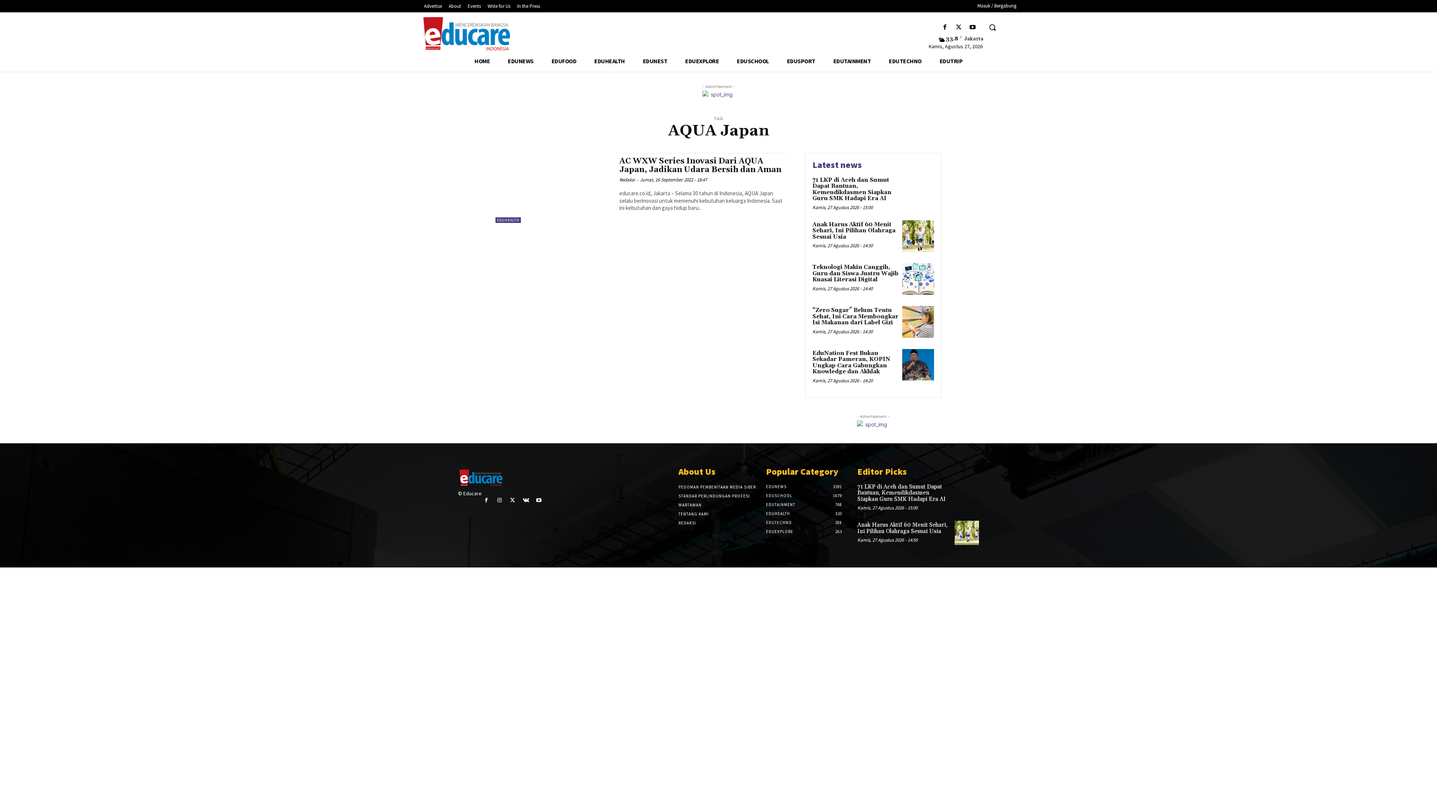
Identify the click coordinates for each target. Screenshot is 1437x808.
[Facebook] (945, 27)
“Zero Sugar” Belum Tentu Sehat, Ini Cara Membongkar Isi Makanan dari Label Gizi (855, 316)
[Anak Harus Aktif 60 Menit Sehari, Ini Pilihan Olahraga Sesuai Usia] (918, 236)
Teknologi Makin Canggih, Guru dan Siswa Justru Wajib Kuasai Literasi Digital (855, 273)
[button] (992, 27)
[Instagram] (499, 500)
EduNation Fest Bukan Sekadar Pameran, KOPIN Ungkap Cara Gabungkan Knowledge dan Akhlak (851, 363)
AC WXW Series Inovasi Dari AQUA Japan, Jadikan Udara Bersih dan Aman (700, 165)
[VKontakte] (526, 500)
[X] (959, 27)
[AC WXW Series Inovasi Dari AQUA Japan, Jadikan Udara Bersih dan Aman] (553, 188)
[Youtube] (973, 27)
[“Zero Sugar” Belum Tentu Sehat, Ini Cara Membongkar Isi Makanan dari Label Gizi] (918, 322)
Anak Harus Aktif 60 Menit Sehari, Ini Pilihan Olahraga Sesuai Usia (854, 231)
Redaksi (627, 180)
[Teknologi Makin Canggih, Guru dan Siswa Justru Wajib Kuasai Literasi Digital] (918, 279)
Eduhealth (508, 220)
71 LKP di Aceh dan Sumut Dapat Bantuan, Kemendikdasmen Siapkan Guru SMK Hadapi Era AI (851, 189)
